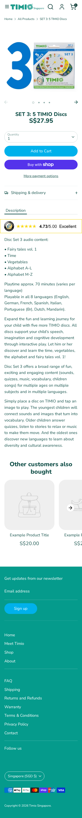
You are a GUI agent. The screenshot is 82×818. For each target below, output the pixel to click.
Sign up (21, 608)
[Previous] (6, 102)
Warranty (12, 707)
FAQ (8, 680)
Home (8, 19)
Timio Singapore (40, 806)
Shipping (12, 689)
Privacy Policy (16, 724)
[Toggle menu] (5, 6)
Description (16, 210)
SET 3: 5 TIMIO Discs (53, 19)
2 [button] (39, 102)
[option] (41, 61)
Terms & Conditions (21, 715)
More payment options (41, 176)
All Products (26, 19)
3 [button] (44, 102)
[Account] (62, 5)
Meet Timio (14, 643)
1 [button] (33, 102)
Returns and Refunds (23, 698)
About (9, 661)
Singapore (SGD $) (22, 776)
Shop (9, 652)
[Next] (76, 102)
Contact (11, 733)
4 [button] (49, 102)
